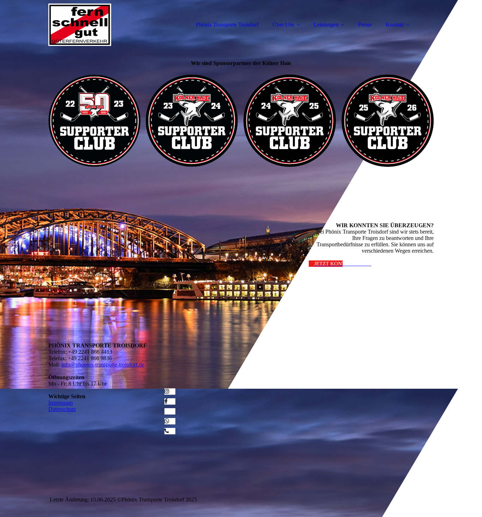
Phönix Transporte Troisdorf (227, 25)
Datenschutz (62, 409)
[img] (110, 25)
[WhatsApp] (166, 421)
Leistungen (326, 25)
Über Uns (283, 25)
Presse (365, 25)
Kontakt (395, 25)
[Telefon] (166, 431)
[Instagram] (166, 391)
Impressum (60, 403)
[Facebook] (166, 401)
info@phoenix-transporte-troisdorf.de (102, 365)
